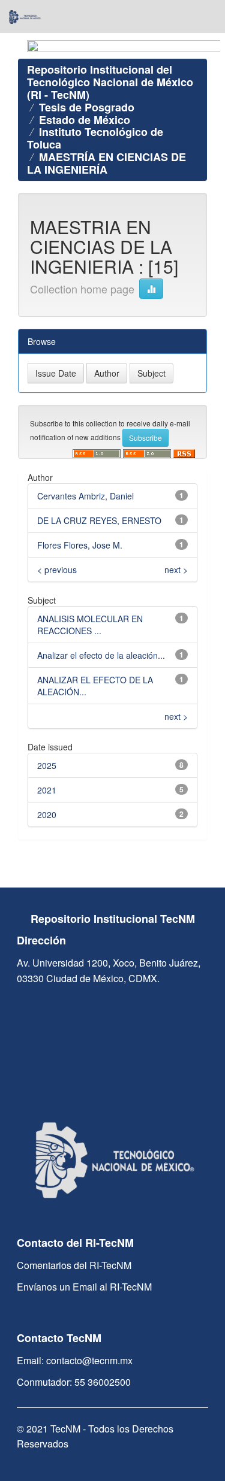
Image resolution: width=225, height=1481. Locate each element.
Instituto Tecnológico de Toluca (95, 138)
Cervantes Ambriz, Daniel (85, 496)
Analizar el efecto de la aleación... (101, 655)
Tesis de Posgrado (86, 107)
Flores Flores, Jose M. (79, 545)
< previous (57, 570)
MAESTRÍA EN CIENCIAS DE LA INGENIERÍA (106, 163)
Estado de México (84, 120)
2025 (46, 765)
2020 (46, 814)
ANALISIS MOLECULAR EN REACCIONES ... (90, 625)
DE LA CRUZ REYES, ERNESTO (99, 520)
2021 (46, 790)
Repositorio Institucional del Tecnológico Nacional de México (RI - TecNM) (110, 82)
